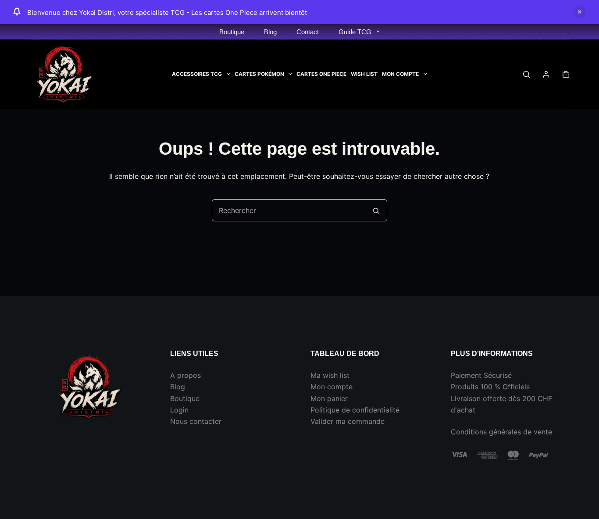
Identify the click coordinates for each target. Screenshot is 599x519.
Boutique (231, 32)
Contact (307, 32)
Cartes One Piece (321, 74)
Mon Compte (400, 74)
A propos (185, 375)
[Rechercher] (526, 74)
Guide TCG (355, 32)
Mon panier (329, 398)
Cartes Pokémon (259, 74)
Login (179, 409)
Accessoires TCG (197, 74)
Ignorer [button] (579, 11)
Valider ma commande (347, 421)
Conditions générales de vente (501, 431)
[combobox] (289, 210)
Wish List (364, 74)
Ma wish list (329, 375)
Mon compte (331, 386)
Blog (270, 32)
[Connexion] (546, 74)
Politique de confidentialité (354, 409)
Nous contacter (195, 421)
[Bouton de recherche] (376, 210)
